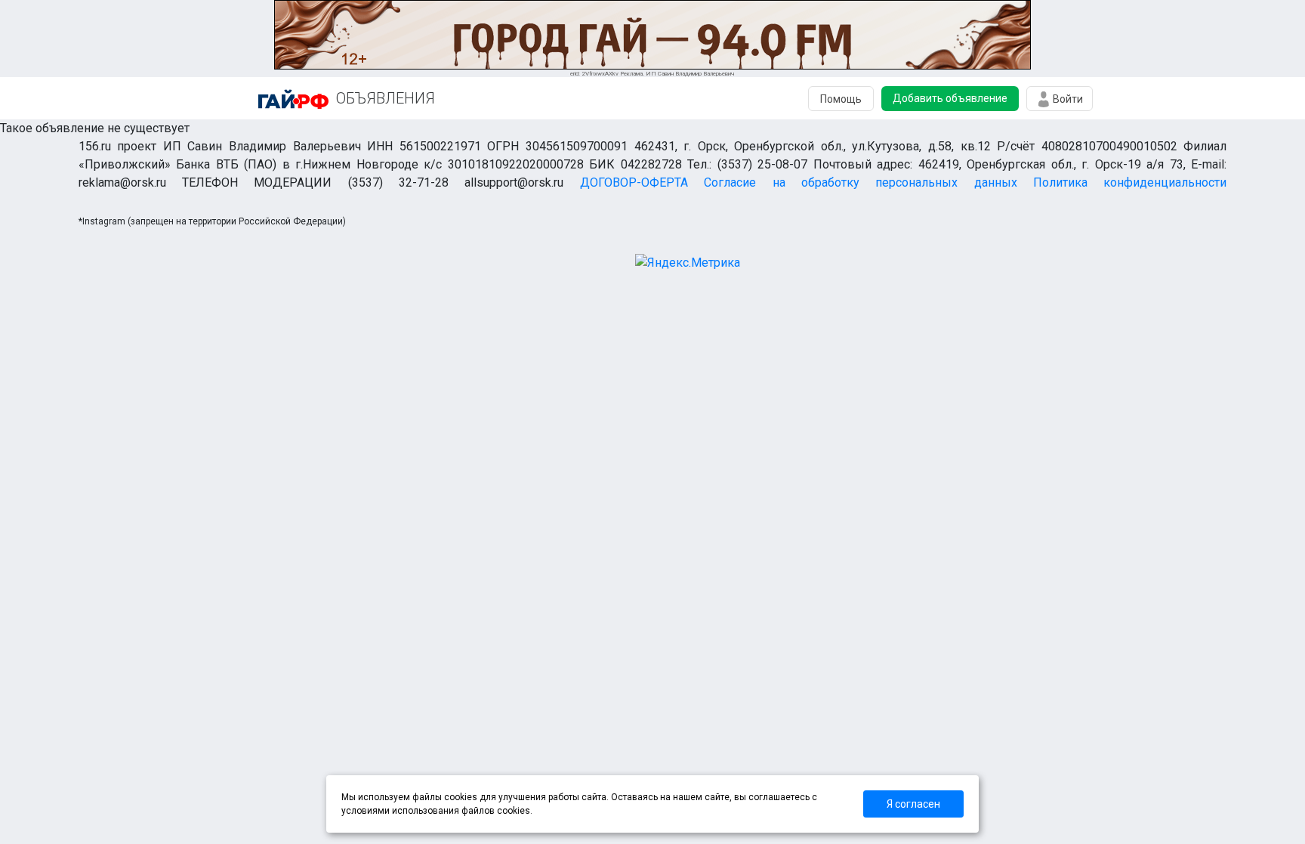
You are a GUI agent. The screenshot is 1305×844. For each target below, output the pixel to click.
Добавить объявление (950, 98)
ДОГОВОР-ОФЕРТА (634, 182)
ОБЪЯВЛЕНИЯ (385, 98)
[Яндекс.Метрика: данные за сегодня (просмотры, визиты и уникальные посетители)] (687, 263)
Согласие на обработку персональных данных (860, 182)
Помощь (841, 99)
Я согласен (913, 804)
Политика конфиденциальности (1129, 182)
